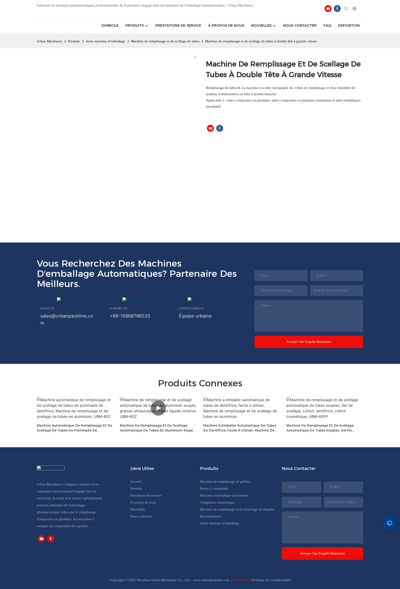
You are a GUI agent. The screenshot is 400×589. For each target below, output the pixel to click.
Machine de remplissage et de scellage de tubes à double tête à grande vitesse (261, 41)
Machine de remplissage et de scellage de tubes (165, 41)
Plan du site (241, 580)
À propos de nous (143, 502)
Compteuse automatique (217, 502)
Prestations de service (145, 495)
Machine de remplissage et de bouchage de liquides (237, 509)
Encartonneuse (210, 516)
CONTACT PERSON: (191, 308)
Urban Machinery (49, 41)
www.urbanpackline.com (211, 580)
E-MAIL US (47, 308)
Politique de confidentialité (271, 580)
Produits (74, 41)
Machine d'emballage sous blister (224, 495)
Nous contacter (141, 516)
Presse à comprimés (214, 488)
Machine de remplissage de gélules (225, 481)
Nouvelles (137, 509)
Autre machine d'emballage (105, 41)
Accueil (135, 481)
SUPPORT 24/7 (119, 308)
